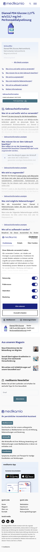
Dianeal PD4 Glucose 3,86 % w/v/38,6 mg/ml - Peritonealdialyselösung (18, 328)
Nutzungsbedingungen (28, 512)
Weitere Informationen (14, 89)
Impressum (24, 507)
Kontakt (4, 512)
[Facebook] (3, 521)
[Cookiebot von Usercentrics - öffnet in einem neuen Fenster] (29, 237)
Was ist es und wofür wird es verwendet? (20, 69)
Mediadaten (24, 504)
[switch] (35, 284)
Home (4, 504)
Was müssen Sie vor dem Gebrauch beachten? (22, 73)
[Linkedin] (7, 521)
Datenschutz (24, 509)
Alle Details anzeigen (21, 62)
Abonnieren (20, 399)
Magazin (5, 507)
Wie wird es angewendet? (15, 77)
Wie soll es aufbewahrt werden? (17, 85)
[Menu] (35, 4)
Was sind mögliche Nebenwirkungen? (19, 81)
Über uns (5, 509)
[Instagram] (12, 521)
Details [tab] (19, 243)
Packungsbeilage (18, 101)
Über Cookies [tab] (33, 243)
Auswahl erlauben (20, 313)
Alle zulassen (20, 306)
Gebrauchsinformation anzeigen (15, 136)
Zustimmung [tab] (7, 243)
